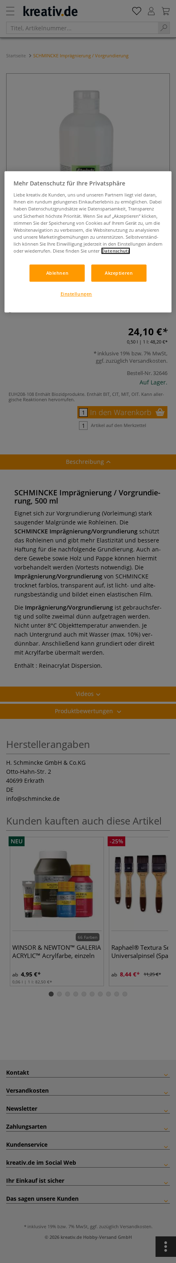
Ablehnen (57, 273)
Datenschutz (116, 251)
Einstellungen (76, 294)
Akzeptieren (119, 273)
